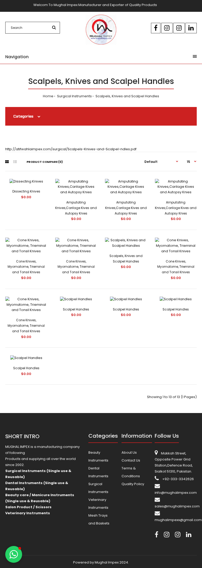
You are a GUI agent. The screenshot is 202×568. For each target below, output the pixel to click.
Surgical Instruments (74, 96)
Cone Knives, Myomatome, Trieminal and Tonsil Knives (26, 267)
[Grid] (7, 162)
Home (48, 96)
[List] (15, 162)
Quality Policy (133, 483)
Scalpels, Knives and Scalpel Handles (127, 96)
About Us (129, 452)
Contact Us (131, 460)
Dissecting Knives (26, 191)
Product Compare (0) (45, 162)
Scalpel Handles (76, 309)
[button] (13, 554)
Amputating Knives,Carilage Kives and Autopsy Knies (76, 208)
